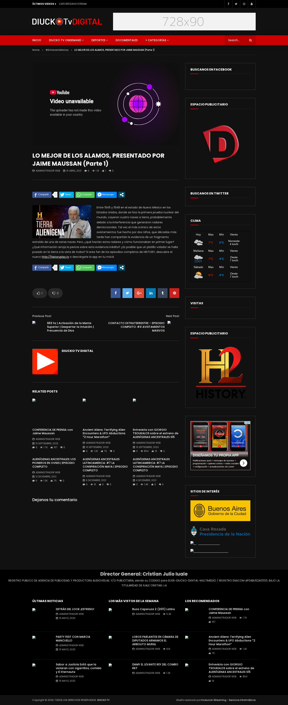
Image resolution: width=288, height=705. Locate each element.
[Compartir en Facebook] (42, 195)
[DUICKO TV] (67, 21)
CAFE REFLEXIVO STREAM (73, 3)
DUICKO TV (103, 700)
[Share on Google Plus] (139, 293)
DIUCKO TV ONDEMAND (65, 40)
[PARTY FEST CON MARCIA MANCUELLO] (42, 645)
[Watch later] (244, 4)
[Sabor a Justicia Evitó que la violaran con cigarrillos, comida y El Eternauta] (42, 673)
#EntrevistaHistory (57, 50)
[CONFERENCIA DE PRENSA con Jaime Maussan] (55, 412)
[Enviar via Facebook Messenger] (106, 195)
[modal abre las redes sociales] (121, 195)
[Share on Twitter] (127, 293)
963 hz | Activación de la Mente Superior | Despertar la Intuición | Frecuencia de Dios (70, 327)
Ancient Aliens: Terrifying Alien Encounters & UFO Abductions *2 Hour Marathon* (104, 433)
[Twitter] (236, 4)
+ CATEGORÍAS (155, 40)
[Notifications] (252, 4)
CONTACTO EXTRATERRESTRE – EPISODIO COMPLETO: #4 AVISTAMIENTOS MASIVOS (136, 327)
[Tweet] (66, 195)
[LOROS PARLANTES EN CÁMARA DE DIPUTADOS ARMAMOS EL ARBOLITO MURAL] (118, 645)
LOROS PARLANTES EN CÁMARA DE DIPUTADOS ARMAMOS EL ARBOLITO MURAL (155, 640)
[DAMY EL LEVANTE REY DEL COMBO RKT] (118, 673)
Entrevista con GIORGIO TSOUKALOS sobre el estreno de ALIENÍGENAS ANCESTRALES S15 (155, 433)
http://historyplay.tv (55, 257)
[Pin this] (174, 293)
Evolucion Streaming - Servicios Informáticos (228, 700)
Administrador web (48, 170)
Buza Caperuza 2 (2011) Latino (153, 609)
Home (36, 50)
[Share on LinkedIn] (151, 293)
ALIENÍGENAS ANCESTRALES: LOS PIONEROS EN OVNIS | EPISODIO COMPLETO (54, 463)
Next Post (172, 316)
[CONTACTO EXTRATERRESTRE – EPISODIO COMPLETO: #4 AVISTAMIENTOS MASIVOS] (173, 327)
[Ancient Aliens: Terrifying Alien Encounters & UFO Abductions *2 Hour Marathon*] (106, 412)
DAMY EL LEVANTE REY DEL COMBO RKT (155, 666)
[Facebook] (228, 4)
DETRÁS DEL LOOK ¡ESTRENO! (75, 609)
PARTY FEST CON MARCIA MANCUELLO (73, 638)
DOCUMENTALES (127, 40)
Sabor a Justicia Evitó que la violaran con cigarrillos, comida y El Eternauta (78, 668)
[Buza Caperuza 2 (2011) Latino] (118, 618)
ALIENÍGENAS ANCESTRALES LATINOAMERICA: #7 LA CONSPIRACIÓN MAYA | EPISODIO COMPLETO (105, 464)
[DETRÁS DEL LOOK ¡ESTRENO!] (42, 618)
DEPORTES (98, 40)
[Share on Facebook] (115, 293)
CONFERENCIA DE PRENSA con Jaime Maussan (52, 431)
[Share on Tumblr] (163, 293)
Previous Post (41, 316)
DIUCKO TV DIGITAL (77, 351)
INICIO (36, 40)
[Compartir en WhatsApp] (85, 195)
